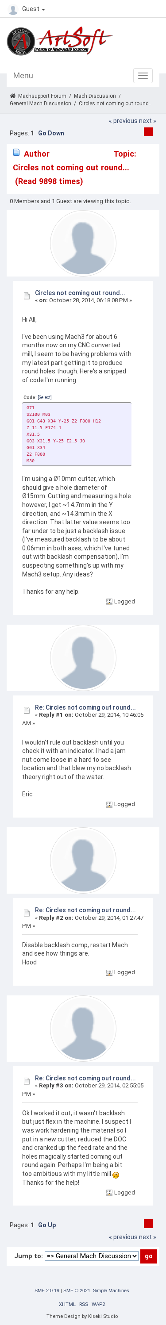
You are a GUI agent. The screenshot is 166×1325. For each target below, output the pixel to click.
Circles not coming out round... (80, 292)
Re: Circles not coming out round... (85, 707)
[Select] (45, 397)
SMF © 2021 (76, 1290)
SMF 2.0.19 (47, 1290)
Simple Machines (111, 1290)
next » (147, 120)
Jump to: (28, 1256)
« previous (123, 120)
